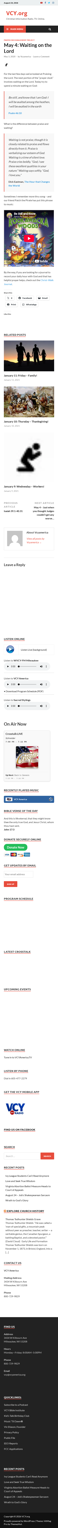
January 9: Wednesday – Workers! (24, 486)
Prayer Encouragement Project (19, 40)
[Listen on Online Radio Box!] (50, 799)
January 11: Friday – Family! (20, 375)
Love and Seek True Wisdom (20, 1181)
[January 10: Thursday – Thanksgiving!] (29, 418)
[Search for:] (29, 1156)
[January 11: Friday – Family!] (29, 372)
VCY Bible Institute (14, 1410)
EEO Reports (11, 1443)
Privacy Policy (11, 1432)
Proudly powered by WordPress (19, 1521)
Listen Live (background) (34, 649)
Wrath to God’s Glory (16, 1200)
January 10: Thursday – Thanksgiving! (26, 421)
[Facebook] (45, 2)
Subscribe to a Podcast (16, 1404)
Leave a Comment (41, 56)
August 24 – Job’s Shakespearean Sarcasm (27, 1195)
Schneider (10, 738)
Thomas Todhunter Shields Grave (23, 1219)
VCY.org (16, 13)
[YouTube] (41, 2)
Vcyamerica (25, 56)
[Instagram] (53, 2)
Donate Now (15, 847)
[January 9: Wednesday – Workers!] (29, 482)
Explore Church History (25, 1211)
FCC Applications (13, 1448)
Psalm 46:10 (15, 113)
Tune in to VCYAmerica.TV (18, 1057)
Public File (9, 1437)
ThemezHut (16, 1524)
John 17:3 (9, 829)
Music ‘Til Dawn (13, 1421)
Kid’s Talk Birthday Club (16, 1415)
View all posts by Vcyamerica (35, 540)
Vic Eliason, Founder (15, 1426)
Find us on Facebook (19, 1129)
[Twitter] (49, 2)
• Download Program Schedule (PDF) (23, 691)
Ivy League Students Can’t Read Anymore (27, 1175)
